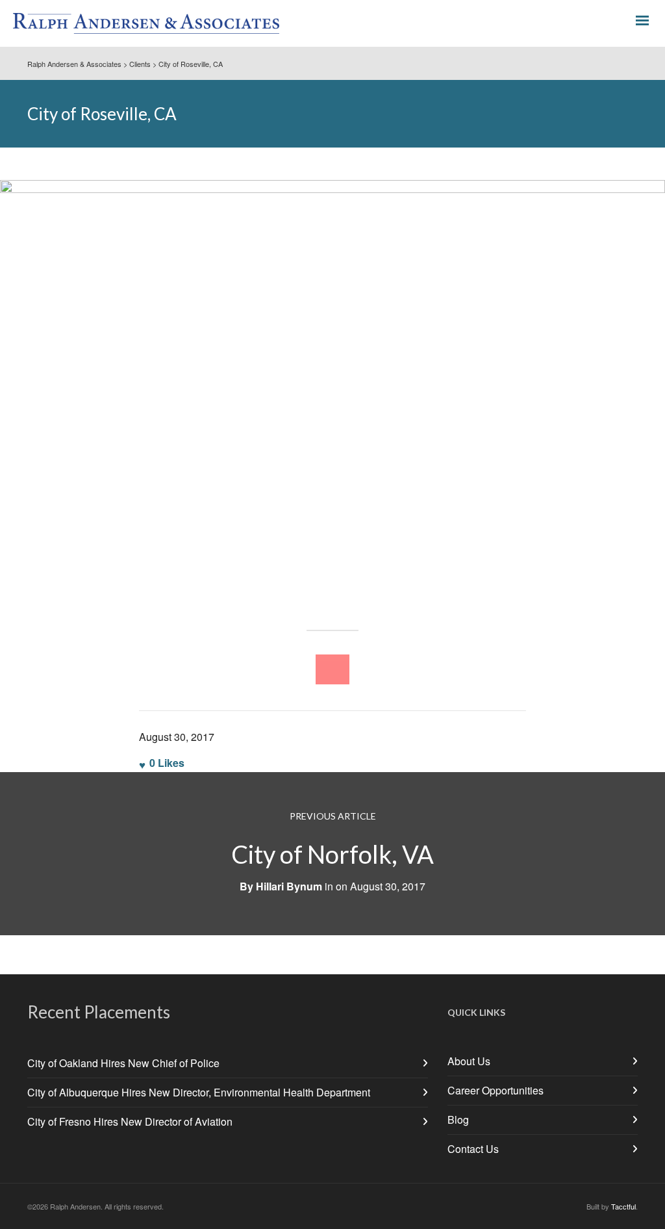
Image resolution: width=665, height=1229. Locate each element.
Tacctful (623, 1206)
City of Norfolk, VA (332, 854)
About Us (468, 1061)
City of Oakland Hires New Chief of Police (123, 1062)
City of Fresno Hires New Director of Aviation (129, 1121)
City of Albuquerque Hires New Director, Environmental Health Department (198, 1092)
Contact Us (473, 1148)
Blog (458, 1119)
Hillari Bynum (289, 886)
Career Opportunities (495, 1090)
